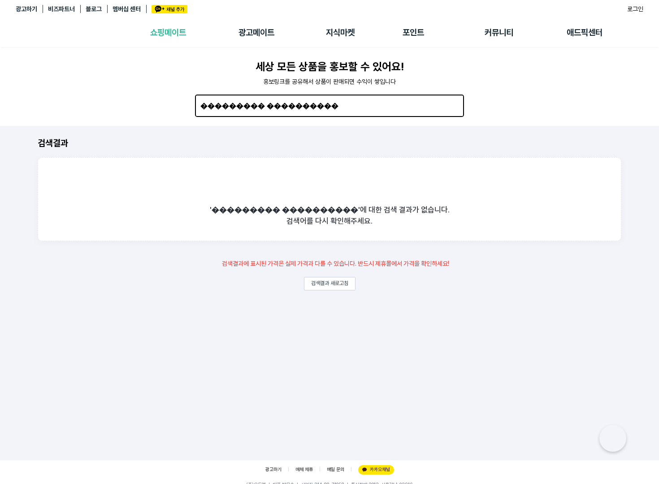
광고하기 (26, 9)
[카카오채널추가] (169, 9)
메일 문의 (335, 469)
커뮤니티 (499, 32)
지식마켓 (340, 32)
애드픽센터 (585, 32)
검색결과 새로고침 (329, 283)
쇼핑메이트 (168, 32)
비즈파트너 (61, 9)
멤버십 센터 (127, 9)
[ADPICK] (83, 32)
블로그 (94, 9)
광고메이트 (256, 32)
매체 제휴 (304, 469)
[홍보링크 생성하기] (612, 438)
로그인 (635, 9)
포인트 (413, 32)
